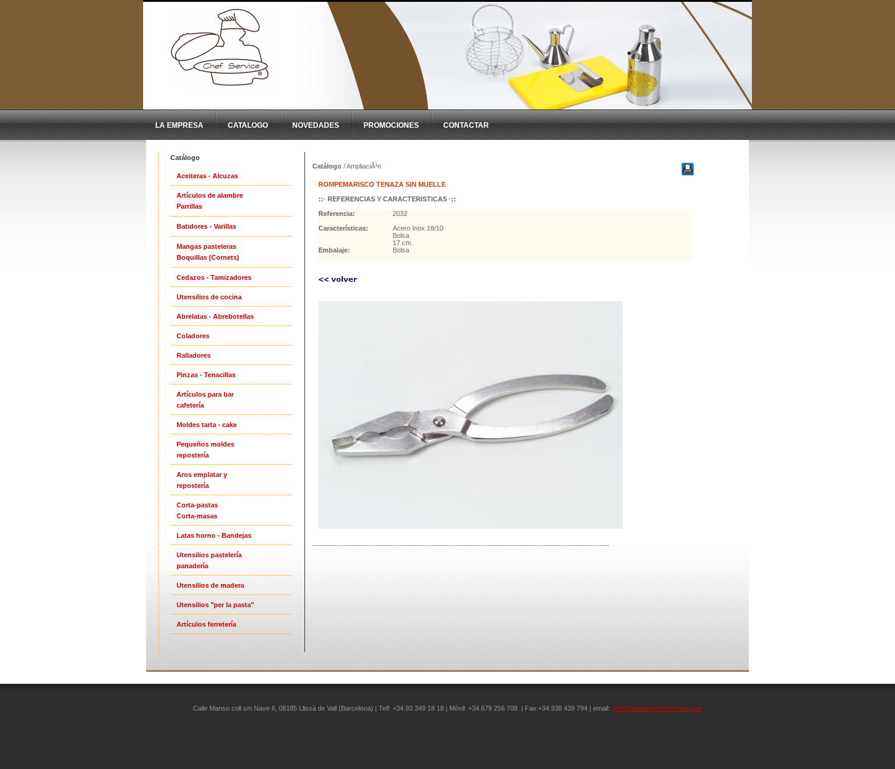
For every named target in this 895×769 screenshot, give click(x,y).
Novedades (315, 125)
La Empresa (179, 125)
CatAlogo (248, 125)
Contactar (466, 125)
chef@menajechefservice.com (657, 708)
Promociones (391, 125)
